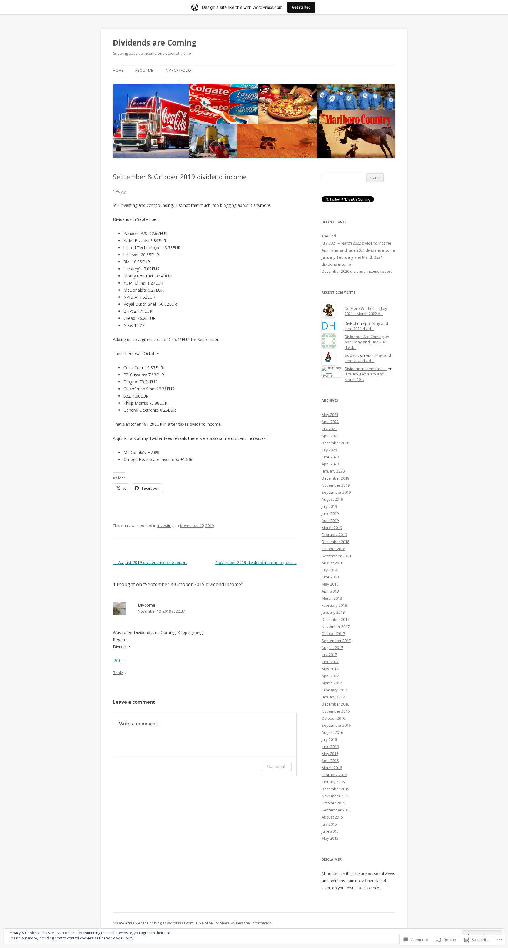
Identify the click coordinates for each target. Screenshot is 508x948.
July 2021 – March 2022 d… (366, 311)
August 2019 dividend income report (150, 562)
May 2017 (330, 668)
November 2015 (336, 796)
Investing (165, 525)
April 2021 (330, 435)
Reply (118, 672)
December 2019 (335, 478)
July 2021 (329, 428)
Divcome (147, 605)
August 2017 (332, 647)
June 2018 (330, 577)
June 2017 (330, 661)
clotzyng (352, 355)
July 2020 (329, 450)
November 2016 (336, 711)
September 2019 (336, 492)
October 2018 (333, 548)
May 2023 (330, 414)
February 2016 (334, 774)
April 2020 (330, 464)
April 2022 (330, 421)
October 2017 (333, 633)
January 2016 (333, 781)
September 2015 (336, 810)
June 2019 (330, 513)
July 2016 (329, 739)
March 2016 (332, 767)
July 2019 (329, 506)
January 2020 (333, 471)
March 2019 (332, 527)
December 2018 (335, 541)
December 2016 (335, 704)
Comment (276, 766)
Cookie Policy (122, 938)
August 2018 (332, 563)
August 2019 (332, 499)
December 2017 (335, 619)
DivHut (350, 323)
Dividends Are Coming (364, 336)
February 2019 (334, 534)
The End (329, 236)
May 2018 (330, 584)
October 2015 (333, 803)
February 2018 (334, 605)
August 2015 (332, 817)
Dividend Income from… (366, 368)
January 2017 (333, 697)
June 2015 (330, 831)
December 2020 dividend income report (357, 271)
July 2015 (329, 824)
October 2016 (333, 718)
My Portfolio (178, 70)
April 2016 (330, 760)
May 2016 (330, 753)
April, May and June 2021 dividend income (358, 250)
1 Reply (119, 191)
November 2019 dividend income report (256, 562)
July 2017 (329, 654)
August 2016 (332, 732)
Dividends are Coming (154, 42)
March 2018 (332, 598)
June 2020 (330, 457)
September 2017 (336, 640)
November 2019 (336, 485)
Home (118, 70)
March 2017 (332, 683)
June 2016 (330, 746)
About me (144, 70)
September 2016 (336, 725)
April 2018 (330, 591)
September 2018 (336, 555)
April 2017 (330, 675)
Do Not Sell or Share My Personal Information (233, 923)
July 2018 (329, 570)
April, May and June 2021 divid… (366, 326)
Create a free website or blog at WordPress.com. (153, 923)
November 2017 (336, 626)
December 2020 (335, 442)
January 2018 (333, 612)
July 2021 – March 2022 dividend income (356, 243)
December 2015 (335, 788)
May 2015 (330, 838)
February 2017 (334, 690)
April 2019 (330, 520)
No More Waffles (360, 308)
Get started (301, 7)
